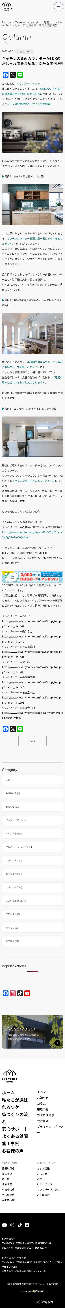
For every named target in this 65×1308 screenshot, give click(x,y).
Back (32, 741)
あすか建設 (43, 1168)
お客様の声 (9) (13, 793)
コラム (41, 1103)
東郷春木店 (8, 1200)
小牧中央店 (8, 1189)
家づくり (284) (13, 927)
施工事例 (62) (12, 941)
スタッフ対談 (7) (14, 873)
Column (21, 22)
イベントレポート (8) (16, 820)
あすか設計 (43, 1195)
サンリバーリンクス (48, 1189)
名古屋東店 (8, 1195)
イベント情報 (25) (14, 833)
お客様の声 (13, 1150)
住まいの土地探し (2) (16, 900)
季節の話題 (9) (13, 914)
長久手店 (7, 1173)
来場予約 (43, 1109)
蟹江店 (6, 1179)
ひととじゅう (44, 1184)
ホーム (8, 1092)
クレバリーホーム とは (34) (19, 846)
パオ (39, 1179)
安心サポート (15, 1129)
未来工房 (42, 1173)
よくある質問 (15, 1136)
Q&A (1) (10, 779)
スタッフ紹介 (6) (14, 887)
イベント (43, 1092)
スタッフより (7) (14, 860)
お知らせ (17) (12, 806)
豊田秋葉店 (8, 1168)
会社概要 (43, 1121)
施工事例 (10, 1143)
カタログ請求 (45, 1115)
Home (6, 22)
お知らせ (43, 1097)
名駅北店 (7, 1184)
